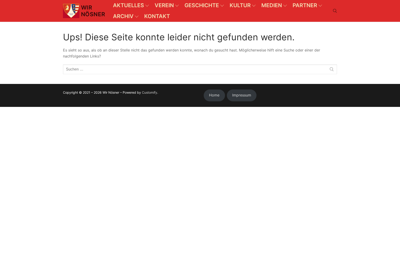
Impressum (241, 95)
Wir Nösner (93, 11)
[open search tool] (335, 11)
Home (214, 95)
